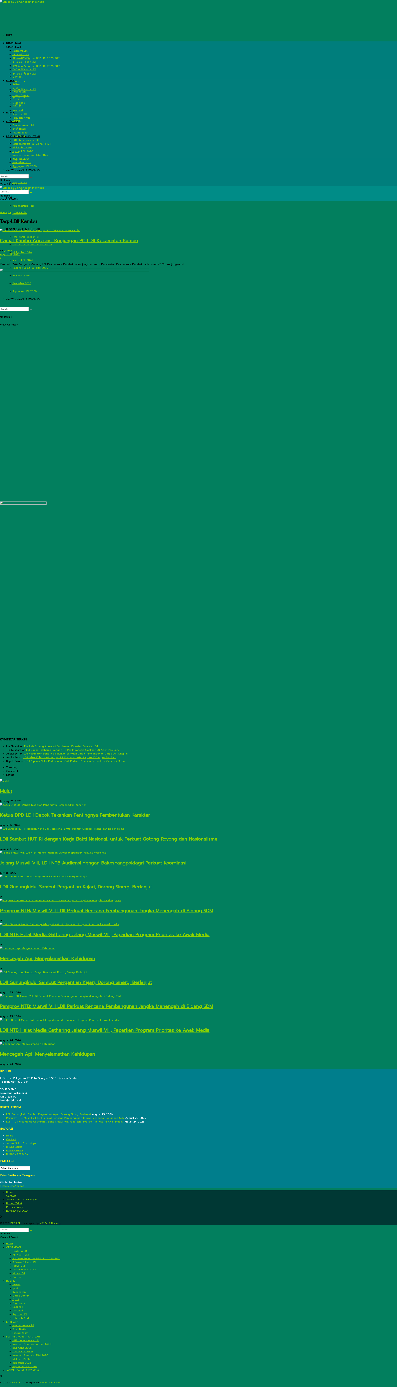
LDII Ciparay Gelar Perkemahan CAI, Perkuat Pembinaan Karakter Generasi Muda (75, 761)
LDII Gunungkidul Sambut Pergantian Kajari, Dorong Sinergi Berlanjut (76, 886)
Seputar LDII (19, 182)
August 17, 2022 (10, 254)
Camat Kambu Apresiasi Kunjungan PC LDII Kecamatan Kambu (69, 240)
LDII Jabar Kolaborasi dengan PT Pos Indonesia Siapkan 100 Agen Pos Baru (72, 750)
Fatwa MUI (18, 82)
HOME (9, 35)
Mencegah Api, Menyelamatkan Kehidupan (47, 958)
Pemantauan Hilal (23, 206)
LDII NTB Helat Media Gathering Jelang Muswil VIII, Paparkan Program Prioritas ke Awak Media (105, 934)
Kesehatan (19, 92)
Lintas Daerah (20, 95)
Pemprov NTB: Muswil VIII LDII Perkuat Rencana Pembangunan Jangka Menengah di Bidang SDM (106, 910)
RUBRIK (10, 80)
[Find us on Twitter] (1, 1217)
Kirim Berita (19, 129)
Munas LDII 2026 (22, 260)
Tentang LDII (20, 51)
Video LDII (18, 73)
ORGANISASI (13, 43)
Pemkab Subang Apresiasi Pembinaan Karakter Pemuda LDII (61, 746)
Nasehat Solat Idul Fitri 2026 (30, 268)
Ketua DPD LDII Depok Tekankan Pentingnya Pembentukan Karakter (75, 815)
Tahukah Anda (21, 118)
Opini (15, 99)
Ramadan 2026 (21, 162)
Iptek (15, 88)
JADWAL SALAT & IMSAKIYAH (23, 170)
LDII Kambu (20, 212)
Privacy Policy (14, 1150)
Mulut (6, 791)
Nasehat (17, 106)
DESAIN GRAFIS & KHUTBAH (23, 136)
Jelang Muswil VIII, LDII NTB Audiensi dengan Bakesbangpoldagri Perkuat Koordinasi (93, 862)
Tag (10, 212)
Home (3, 212)
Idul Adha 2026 (22, 252)
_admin (8, 251)
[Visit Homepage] (22, 2)
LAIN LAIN (12, 121)
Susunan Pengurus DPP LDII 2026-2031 (36, 66)
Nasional (17, 110)
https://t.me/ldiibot (12, 1186)
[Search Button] (31, 177)
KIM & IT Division (50, 1223)
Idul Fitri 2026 (21, 159)
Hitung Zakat (20, 133)
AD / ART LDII (20, 54)
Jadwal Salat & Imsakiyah (21, 1143)
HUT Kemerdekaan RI (25, 140)
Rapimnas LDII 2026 (24, 166)
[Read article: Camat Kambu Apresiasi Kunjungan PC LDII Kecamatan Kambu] (198, 230)
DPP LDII (15, 1223)
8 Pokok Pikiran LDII (24, 62)
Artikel (16, 84)
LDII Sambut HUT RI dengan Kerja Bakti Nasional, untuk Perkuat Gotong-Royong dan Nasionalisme (108, 839)
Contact (17, 77)
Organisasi (18, 103)
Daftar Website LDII (24, 89)
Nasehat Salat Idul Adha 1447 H (32, 244)
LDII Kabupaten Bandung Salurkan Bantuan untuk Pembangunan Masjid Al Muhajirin (75, 754)
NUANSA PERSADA (17, 1154)
